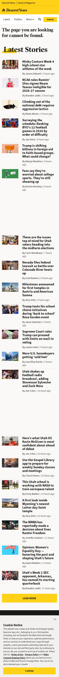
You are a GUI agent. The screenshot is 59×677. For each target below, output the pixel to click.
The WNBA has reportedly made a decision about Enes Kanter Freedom (36, 527)
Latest (6, 19)
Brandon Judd (32, 95)
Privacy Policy (32, 654)
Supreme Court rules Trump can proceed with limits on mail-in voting (38, 337)
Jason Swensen (33, 322)
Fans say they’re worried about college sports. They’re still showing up (38, 176)
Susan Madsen (32, 563)
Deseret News (8, 2)
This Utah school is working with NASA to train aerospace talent (38, 485)
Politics (18, 19)
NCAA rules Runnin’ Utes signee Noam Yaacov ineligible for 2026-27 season (36, 85)
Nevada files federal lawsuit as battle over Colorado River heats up (38, 268)
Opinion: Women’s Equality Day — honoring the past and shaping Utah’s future (38, 552)
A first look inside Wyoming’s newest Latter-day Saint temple (35, 505)
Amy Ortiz (30, 300)
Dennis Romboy (33, 186)
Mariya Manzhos (33, 161)
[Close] (55, 620)
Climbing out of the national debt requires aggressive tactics (38, 105)
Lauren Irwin (31, 347)
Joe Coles (30, 390)
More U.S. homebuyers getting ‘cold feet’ (38, 355)
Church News (32, 475)
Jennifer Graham (34, 537)
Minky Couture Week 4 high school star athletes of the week (38, 65)
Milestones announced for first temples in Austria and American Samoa (38, 289)
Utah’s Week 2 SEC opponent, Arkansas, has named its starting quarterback (38, 578)
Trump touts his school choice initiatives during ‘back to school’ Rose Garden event (38, 311)
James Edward (33, 73)
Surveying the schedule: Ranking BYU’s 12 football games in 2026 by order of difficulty (35, 127)
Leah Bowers (32, 278)
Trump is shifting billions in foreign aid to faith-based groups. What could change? (38, 151)
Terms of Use (17, 654)
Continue (29, 670)
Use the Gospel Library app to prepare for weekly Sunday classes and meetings (38, 465)
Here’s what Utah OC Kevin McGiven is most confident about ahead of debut (38, 443)
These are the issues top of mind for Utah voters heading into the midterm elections (38, 242)
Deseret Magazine (26, 2)
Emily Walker (32, 494)
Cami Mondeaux (33, 253)
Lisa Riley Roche (33, 362)
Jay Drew (30, 139)
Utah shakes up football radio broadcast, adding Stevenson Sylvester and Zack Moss (36, 378)
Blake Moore (32, 113)
